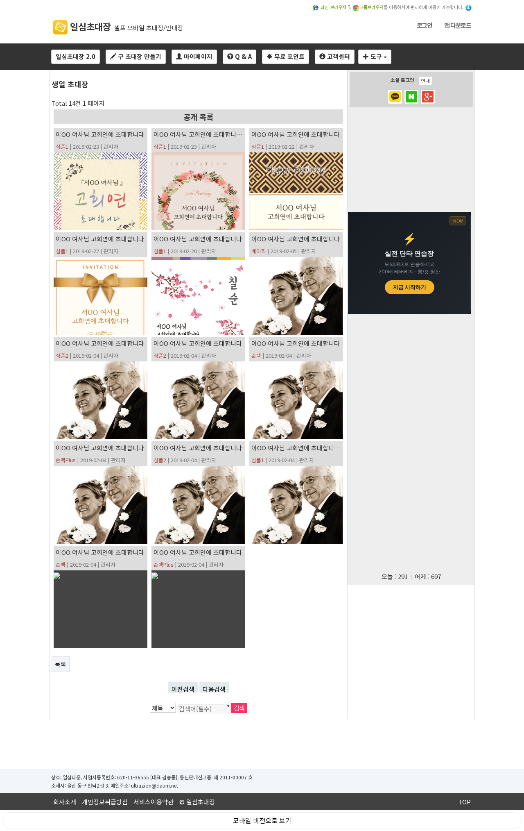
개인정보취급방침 (105, 801)
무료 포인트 (289, 56)
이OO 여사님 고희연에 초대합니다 (100, 134)
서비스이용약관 (153, 801)
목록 (60, 664)
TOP (464, 801)
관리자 (111, 146)
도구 (376, 56)
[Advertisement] (411, 160)
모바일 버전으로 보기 (262, 820)
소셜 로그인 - (410, 80)
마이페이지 (197, 56)
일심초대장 (89, 26)
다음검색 (214, 688)
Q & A (242, 56)
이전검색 (183, 688)
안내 (425, 80)
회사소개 (64, 801)
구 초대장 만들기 (138, 56)
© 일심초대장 (197, 801)
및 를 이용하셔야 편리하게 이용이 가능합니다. (393, 7)
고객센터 (337, 56)
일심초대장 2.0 (75, 56)
